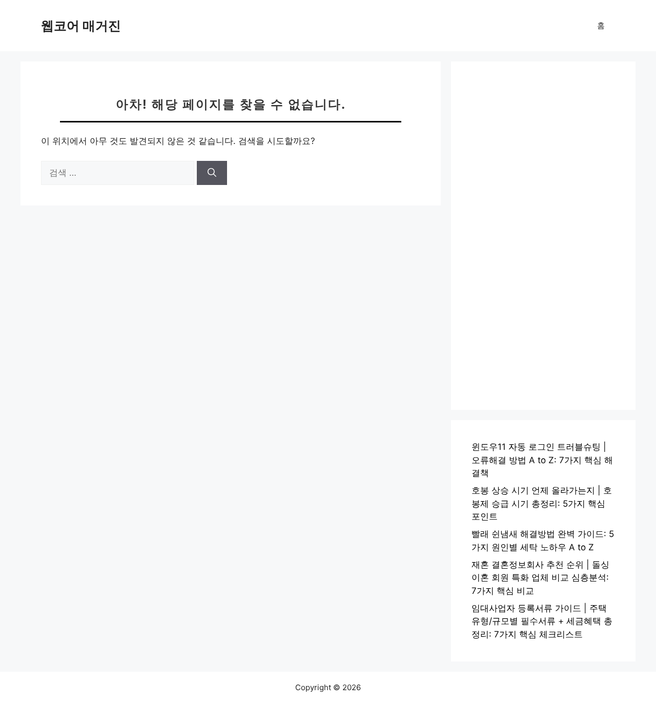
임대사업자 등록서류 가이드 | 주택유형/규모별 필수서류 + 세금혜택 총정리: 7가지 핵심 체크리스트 (541, 621)
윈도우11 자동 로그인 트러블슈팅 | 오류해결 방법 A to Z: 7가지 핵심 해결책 (542, 460)
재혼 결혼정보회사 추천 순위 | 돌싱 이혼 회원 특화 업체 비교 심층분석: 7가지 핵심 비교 (540, 578)
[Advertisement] (543, 235)
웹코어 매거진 (81, 25)
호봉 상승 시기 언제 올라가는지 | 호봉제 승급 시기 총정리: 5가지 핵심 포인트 (541, 503)
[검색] (212, 173)
